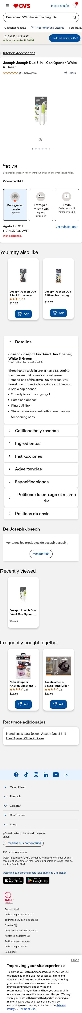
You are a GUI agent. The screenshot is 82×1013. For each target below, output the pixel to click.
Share (72, 73)
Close (75, 960)
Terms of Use (27, 1009)
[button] (66, 227)
